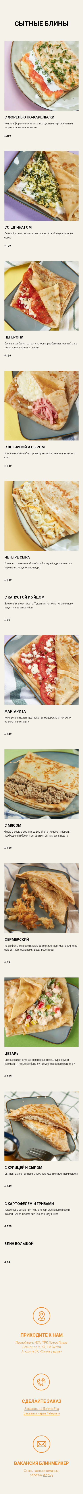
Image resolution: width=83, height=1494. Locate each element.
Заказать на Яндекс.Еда (41, 1408)
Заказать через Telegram (41, 1413)
